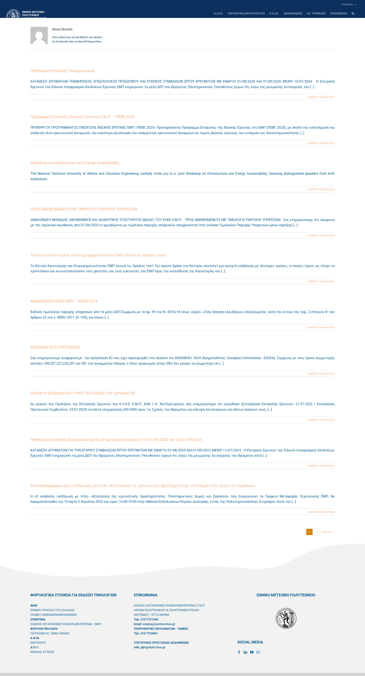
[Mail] (258, 652)
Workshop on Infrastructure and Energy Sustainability (74, 163)
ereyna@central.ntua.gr (159, 624)
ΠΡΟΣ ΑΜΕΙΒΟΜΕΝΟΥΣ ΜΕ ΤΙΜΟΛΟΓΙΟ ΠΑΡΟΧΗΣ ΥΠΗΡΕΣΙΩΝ (83, 209)
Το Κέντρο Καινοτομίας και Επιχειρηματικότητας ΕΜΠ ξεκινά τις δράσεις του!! (98, 255)
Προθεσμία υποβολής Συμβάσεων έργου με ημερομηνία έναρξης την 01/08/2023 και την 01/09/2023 (116, 439)
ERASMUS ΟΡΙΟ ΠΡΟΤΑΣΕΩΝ (55, 347)
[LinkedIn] (245, 652)
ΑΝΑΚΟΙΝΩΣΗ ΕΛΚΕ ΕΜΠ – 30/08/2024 (63, 301)
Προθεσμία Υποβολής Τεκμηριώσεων (62, 70)
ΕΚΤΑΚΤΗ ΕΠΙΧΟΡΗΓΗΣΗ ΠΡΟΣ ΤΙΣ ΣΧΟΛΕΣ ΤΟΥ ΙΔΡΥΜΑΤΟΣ (82, 393)
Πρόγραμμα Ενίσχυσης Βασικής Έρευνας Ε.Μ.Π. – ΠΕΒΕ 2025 (82, 116)
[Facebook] (239, 652)
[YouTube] (251, 652)
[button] (353, 13)
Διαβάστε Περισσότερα (321, 96)
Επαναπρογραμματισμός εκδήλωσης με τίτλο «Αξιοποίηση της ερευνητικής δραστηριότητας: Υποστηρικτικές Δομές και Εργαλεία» (142, 485)
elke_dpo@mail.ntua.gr (149, 647)
